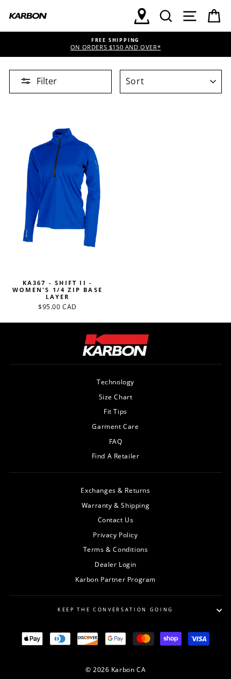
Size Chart (116, 396)
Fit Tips (115, 411)
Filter (47, 81)
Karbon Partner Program (115, 579)
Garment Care (115, 426)
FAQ (115, 441)
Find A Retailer (116, 455)
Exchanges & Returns (115, 490)
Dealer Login (115, 564)
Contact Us (116, 519)
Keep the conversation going (115, 609)
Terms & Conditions (115, 549)
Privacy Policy (115, 534)
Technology (115, 381)
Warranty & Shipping (115, 505)
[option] (115, 44)
